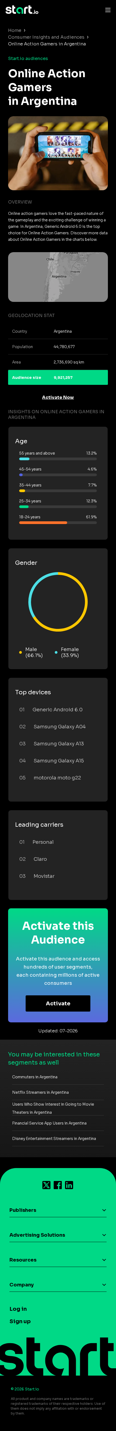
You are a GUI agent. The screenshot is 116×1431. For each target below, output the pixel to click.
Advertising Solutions (37, 1235)
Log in (18, 1309)
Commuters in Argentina (34, 1077)
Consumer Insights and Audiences (46, 37)
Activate (58, 1003)
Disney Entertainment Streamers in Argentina (54, 1138)
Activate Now (58, 397)
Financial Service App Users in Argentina (49, 1123)
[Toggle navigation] (107, 10)
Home (14, 30)
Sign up (20, 1321)
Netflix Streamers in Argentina (40, 1092)
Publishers (22, 1210)
